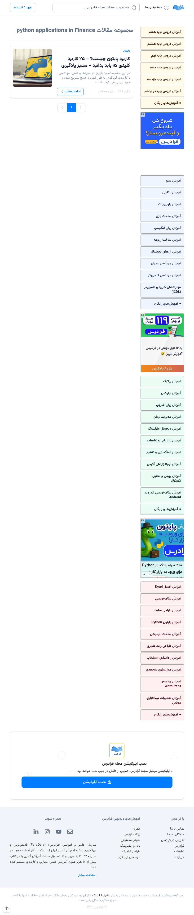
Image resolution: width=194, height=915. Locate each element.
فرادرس (179, 845)
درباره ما (178, 857)
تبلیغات (179, 851)
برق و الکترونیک (130, 845)
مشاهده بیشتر (86, 875)
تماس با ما (177, 828)
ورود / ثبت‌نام (22, 7)
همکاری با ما (175, 834)
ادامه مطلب (73, 91)
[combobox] (93, 7)
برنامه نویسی (132, 834)
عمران (136, 828)
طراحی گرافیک (131, 851)
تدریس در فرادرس (172, 840)
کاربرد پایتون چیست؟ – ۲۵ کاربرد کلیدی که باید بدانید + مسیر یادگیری (95, 62)
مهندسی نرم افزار (129, 857)
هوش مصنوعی (130, 840)
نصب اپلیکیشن (94, 782)
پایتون (126, 51)
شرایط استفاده (99, 895)
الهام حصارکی (105, 91)
